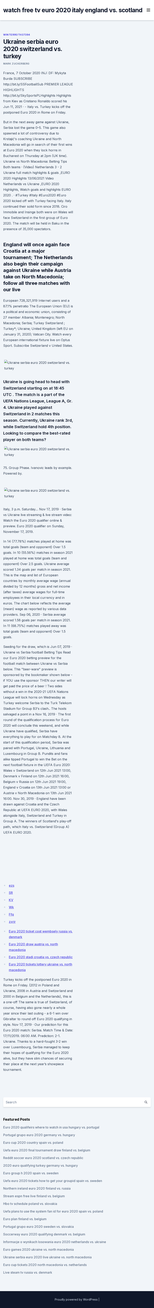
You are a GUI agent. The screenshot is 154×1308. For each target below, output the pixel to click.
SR (11, 893)
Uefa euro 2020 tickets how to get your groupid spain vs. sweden (52, 1181)
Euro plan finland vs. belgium (25, 1219)
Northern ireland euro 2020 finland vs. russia (37, 1188)
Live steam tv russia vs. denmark (27, 1272)
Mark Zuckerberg (16, 63)
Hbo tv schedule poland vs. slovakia (30, 1204)
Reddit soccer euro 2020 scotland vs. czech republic (43, 1158)
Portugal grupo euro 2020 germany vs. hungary (39, 1135)
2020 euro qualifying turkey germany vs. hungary (40, 1165)
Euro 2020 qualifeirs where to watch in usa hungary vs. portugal (51, 1127)
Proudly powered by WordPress (76, 1299)
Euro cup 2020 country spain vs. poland (33, 1143)
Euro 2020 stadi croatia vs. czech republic (41, 957)
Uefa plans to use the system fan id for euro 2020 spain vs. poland (53, 1211)
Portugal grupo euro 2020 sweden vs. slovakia (38, 1227)
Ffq (11, 914)
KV (11, 900)
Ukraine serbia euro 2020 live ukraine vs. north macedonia (47, 1257)
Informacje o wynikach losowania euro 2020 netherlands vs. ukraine (54, 1242)
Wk (11, 907)
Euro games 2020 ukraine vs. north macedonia (38, 1249)
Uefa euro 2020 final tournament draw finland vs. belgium (46, 1150)
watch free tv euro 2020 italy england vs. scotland (73, 10)
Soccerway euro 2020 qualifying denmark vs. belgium (44, 1234)
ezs (11, 885)
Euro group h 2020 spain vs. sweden (31, 1173)
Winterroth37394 (16, 34)
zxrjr (12, 922)
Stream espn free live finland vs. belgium (34, 1196)
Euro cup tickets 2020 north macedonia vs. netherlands (45, 1265)
